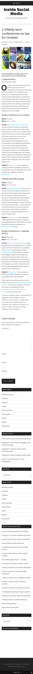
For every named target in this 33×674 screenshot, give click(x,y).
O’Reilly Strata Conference (19, 125)
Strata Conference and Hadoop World (12, 302)
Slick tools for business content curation (15, 563)
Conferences (11, 295)
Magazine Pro (19, 664)
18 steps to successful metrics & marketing (16, 596)
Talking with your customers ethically (14, 600)
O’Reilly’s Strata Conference (17, 243)
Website (4, 371)
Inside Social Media (16, 11)
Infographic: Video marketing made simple (16, 455)
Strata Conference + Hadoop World (18, 300)
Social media (6, 414)
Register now (12, 165)
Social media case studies (10, 607)
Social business (7, 410)
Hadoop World (7, 252)
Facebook (5, 398)
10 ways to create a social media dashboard (16, 567)
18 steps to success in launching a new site (16, 588)
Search (4, 418)
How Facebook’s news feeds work (13, 543)
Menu (17, 3)
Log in (23, 666)
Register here (12, 217)
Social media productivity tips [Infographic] (16, 439)
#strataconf (6, 174)
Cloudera (8, 250)
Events (18, 295)
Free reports (6, 426)
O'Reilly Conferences (14, 297)
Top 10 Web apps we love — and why (14, 560)
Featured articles (7, 394)
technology (16, 307)
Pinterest (5, 402)
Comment (5, 328)
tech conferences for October (17, 304)
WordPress (18, 666)
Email (4, 362)
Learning (22, 295)
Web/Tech (28, 295)
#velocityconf (6, 227)
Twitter (4, 406)
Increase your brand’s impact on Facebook (16, 539)
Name (4, 354)
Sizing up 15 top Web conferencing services (16, 535)
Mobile (4, 422)
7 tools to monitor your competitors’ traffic (16, 578)
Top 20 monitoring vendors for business (15, 531)
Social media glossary (9, 603)
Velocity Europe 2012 (15, 188)
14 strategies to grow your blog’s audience (16, 592)
